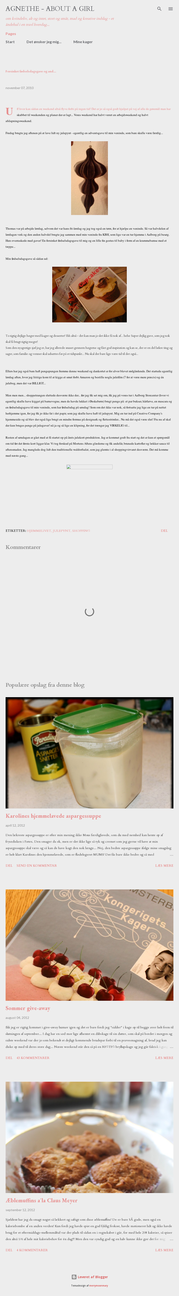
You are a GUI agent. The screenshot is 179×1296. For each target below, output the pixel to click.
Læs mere (164, 865)
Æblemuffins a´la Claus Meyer (42, 1200)
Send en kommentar (37, 865)
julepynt (61, 531)
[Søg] (159, 8)
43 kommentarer (33, 1058)
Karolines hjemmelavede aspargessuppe (53, 815)
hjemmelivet (39, 531)
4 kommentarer (32, 1250)
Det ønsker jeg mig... (44, 41)
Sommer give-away (28, 1008)
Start (10, 41)
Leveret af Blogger (92, 1277)
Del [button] (164, 531)
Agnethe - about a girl (50, 8)
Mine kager (83, 41)
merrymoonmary (98, 1285)
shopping (81, 531)
